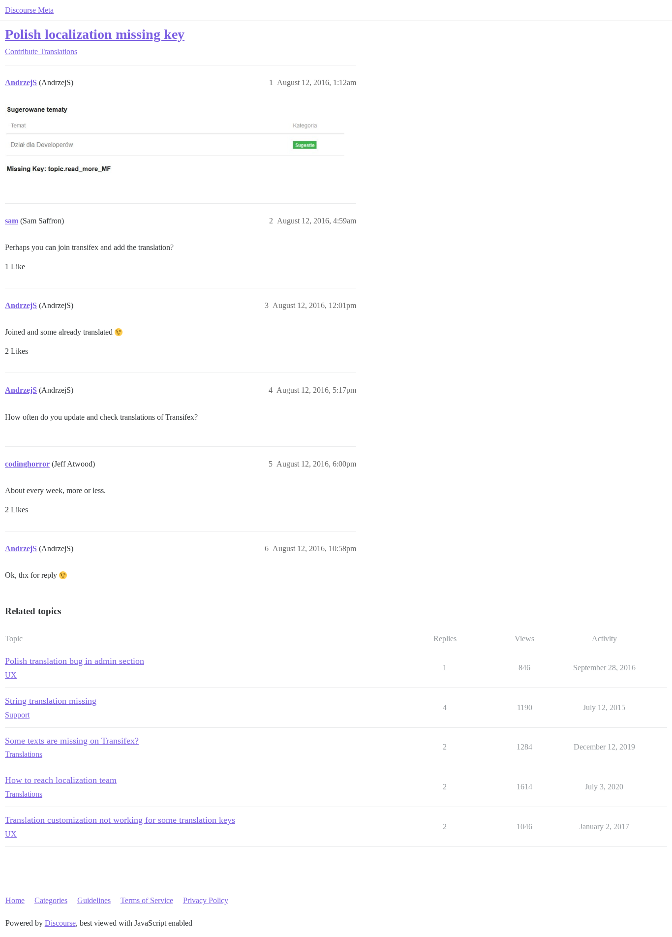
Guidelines (94, 900)
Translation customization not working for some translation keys (120, 820)
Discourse (60, 923)
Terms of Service (147, 900)
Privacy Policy (205, 900)
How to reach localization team (61, 780)
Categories (50, 900)
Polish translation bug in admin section (74, 661)
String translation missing (50, 701)
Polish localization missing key (94, 34)
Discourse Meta (29, 10)
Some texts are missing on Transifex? (72, 741)
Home (15, 900)
